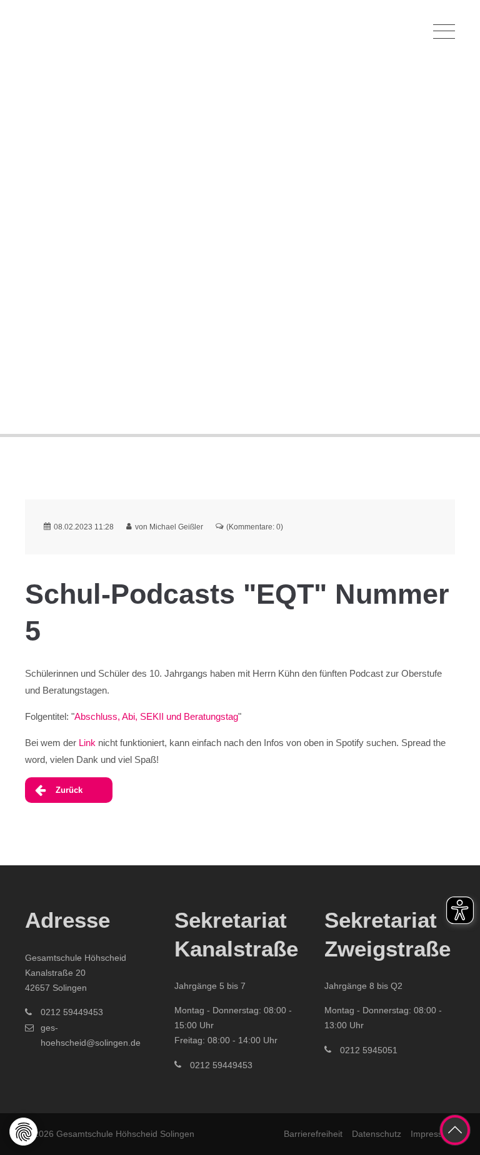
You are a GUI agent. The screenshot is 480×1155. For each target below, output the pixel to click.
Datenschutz (376, 1134)
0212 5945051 (369, 1050)
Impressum (433, 1134)
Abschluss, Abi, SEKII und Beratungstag (156, 716)
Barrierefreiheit (313, 1134)
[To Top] (455, 1130)
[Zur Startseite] (87, 31)
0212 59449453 (72, 1012)
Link (87, 742)
